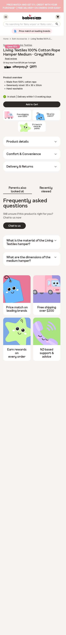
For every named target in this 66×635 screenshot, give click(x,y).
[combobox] (31, 24)
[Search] (57, 24)
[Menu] (5, 16)
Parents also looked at (17, 189)
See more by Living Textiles (17, 45)
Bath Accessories (19, 39)
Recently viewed (46, 189)
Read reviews (11, 59)
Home (5, 39)
